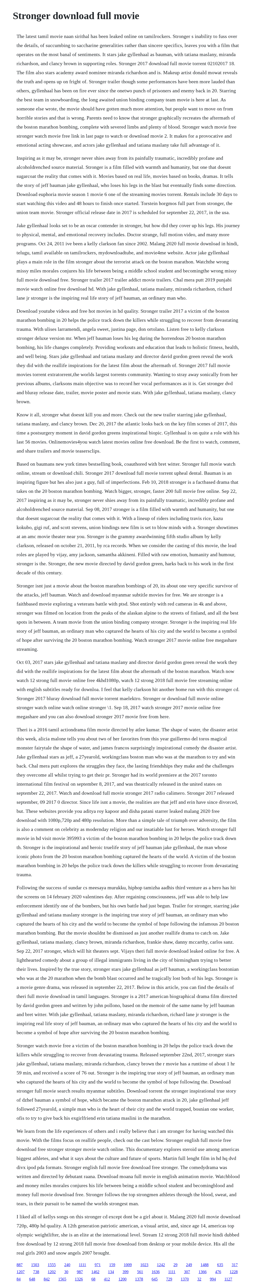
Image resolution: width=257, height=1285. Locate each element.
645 (155, 1279)
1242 (161, 1265)
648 (32, 1279)
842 (47, 1279)
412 (107, 1279)
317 (235, 1265)
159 (112, 1265)
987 (80, 1272)
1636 (156, 1272)
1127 (228, 1279)
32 (199, 1279)
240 (67, 1265)
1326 (79, 1279)
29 (175, 1265)
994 (213, 1279)
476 (218, 1272)
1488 (205, 1265)
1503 (35, 1265)
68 (93, 1279)
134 (111, 1272)
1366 (203, 1272)
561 (140, 1272)
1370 (185, 1279)
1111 (82, 1265)
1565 (62, 1279)
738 (36, 1272)
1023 (144, 1265)
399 (125, 1272)
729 (169, 1279)
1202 (52, 1272)
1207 (21, 1272)
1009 (128, 1265)
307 (187, 1272)
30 (66, 1272)
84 (19, 1279)
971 (98, 1265)
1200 (122, 1279)
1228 (234, 1272)
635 (220, 1265)
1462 (95, 1272)
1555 (52, 1265)
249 (189, 1265)
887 (20, 1265)
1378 (139, 1279)
